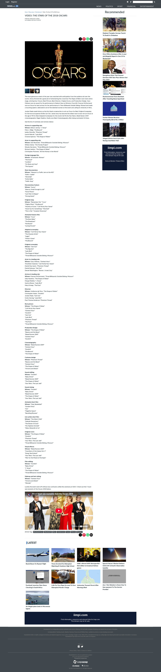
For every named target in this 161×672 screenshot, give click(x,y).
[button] (80, 39)
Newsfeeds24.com (38, 532)
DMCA (89, 650)
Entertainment (147, 6)
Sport (120, 6)
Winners (73, 532)
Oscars (67, 532)
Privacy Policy (73, 650)
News (98, 6)
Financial (131, 6)
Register (14, 2)
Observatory (31, 12)
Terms (79, 650)
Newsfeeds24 (48, 532)
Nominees (79, 532)
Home (26, 12)
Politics (109, 6)
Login (7, 2)
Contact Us (84, 650)
